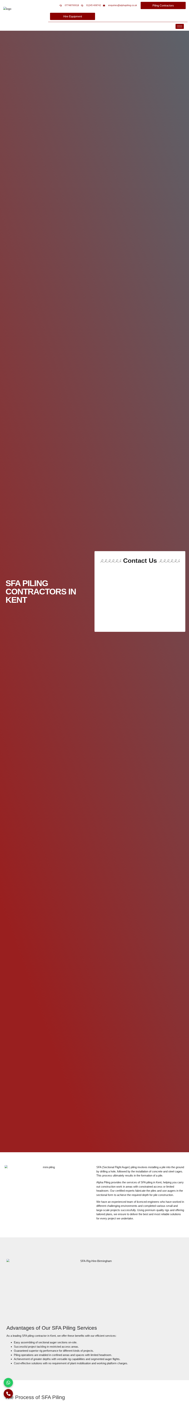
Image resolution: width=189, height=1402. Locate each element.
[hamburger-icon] (180, 26)
